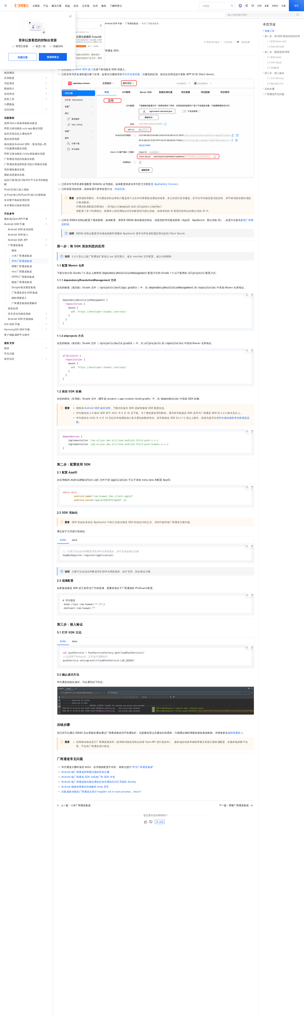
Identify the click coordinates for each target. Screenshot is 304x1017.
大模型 (36, 5)
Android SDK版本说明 (97, 408)
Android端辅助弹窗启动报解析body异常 (85, 786)
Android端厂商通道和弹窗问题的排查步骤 (85, 772)
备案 (267, 5)
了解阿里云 (116, 5)
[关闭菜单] (5, 5)
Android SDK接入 (82, 69)
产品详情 (228, 41)
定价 (76, 5)
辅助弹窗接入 (235, 732)
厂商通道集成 (131, 23)
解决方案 (57, 5)
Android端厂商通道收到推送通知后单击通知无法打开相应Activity (98, 781)
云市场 (85, 5)
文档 (259, 5)
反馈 (161, 821)
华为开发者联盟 (131, 74)
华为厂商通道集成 (142, 767)
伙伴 (95, 5)
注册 (283, 5)
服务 (103, 5)
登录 (296, 5)
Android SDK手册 (113, 23)
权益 (67, 5)
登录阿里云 (53, 57)
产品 (45, 5)
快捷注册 (23, 57)
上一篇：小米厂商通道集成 (75, 805)
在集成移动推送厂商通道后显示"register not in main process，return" (101, 791)
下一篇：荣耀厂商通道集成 (234, 805)
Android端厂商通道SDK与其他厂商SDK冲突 (88, 776)
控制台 (275, 5)
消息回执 (120, 189)
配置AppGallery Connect (163, 184)
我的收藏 (245, 41)
